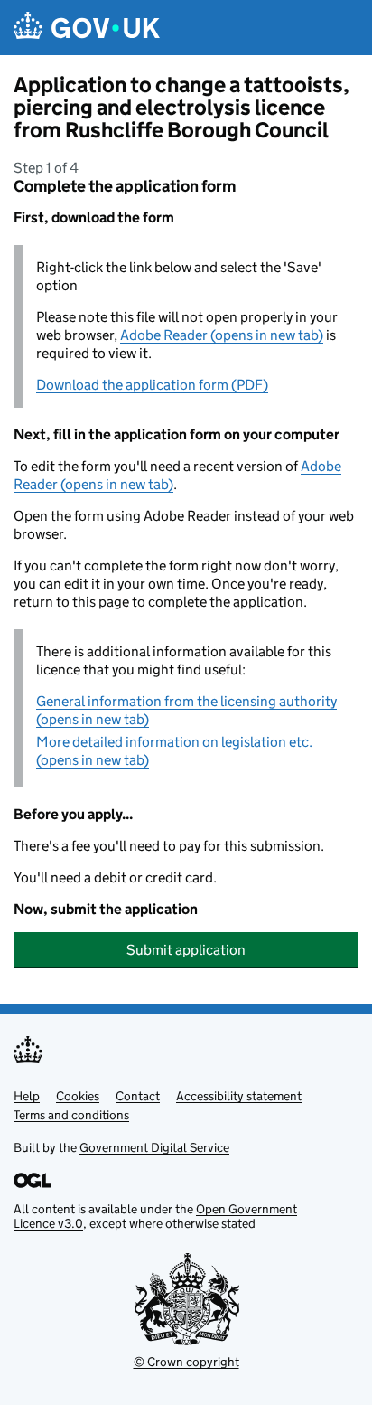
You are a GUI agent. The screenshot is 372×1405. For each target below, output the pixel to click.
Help (27, 1096)
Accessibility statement (239, 1096)
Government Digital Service (154, 1147)
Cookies (77, 1096)
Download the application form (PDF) (152, 384)
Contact (138, 1096)
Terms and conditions (71, 1115)
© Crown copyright (186, 1361)
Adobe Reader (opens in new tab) (221, 335)
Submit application (186, 949)
